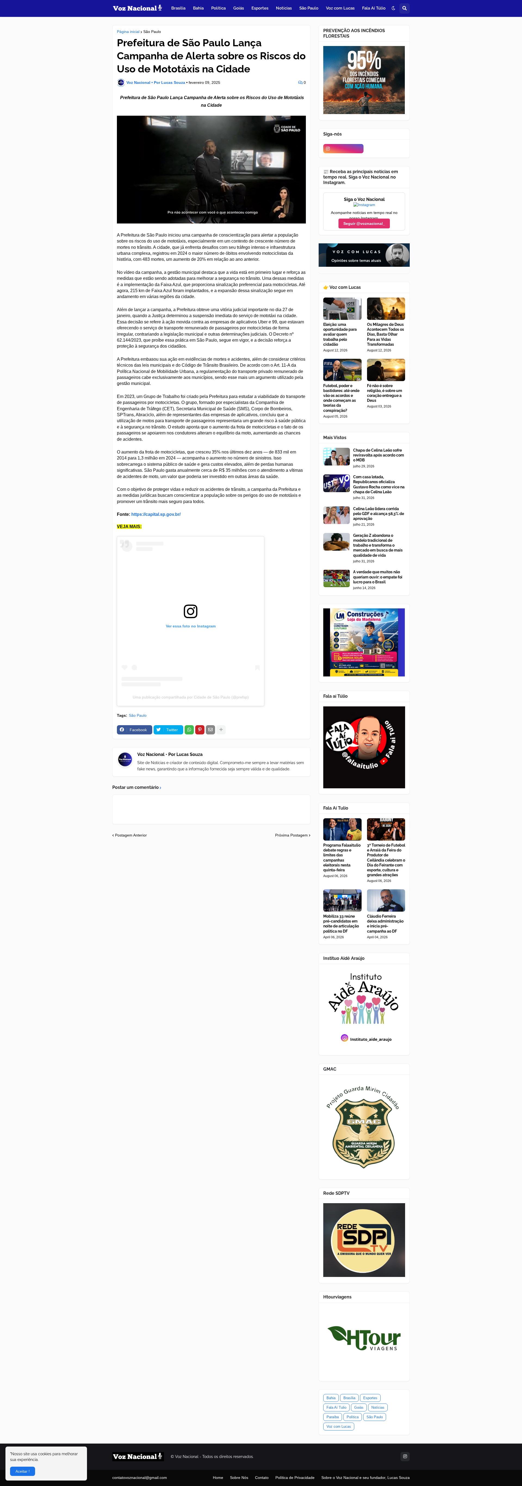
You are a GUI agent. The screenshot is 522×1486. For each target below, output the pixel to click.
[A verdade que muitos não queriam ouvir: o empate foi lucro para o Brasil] (336, 578)
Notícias (377, 1407)
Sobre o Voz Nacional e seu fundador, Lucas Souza (365, 1477)
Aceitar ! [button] (22, 1471)
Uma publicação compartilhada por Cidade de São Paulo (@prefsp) (191, 697)
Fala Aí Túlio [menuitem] (374, 8)
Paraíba (333, 1417)
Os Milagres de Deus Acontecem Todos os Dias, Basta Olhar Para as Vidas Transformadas (385, 334)
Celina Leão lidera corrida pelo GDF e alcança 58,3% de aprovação (378, 514)
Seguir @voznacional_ (364, 223)
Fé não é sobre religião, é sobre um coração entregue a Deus (384, 393)
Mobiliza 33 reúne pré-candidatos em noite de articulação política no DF (341, 923)
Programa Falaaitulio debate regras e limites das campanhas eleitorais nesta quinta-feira (342, 857)
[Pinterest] (199, 729)
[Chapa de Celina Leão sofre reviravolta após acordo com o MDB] (336, 456)
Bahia (331, 1398)
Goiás (358, 1407)
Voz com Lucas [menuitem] (340, 8)
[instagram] (343, 148)
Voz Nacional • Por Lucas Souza (170, 754)
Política (353, 1417)
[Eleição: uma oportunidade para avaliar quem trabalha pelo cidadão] (342, 309)
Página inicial (128, 31)
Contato (262, 1477)
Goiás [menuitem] (238, 8)
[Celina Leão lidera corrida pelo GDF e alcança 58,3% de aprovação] (336, 515)
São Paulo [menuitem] (308, 8)
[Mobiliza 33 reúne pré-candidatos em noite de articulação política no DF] (342, 900)
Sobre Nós (239, 1477)
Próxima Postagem (291, 835)
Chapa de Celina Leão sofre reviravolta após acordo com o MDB (378, 455)
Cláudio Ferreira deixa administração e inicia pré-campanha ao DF (385, 923)
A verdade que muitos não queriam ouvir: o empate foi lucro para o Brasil (377, 577)
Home (218, 1477)
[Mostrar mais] (221, 729)
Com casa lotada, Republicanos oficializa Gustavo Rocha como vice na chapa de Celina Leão (379, 484)
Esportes (370, 1398)
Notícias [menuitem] (284, 8)
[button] (393, 8)
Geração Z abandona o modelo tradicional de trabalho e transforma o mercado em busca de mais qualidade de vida (378, 545)
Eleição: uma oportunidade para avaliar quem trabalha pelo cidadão (340, 334)
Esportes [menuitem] (259, 8)
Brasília (349, 1398)
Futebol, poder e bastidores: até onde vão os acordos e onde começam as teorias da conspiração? (341, 398)
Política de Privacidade (295, 1477)
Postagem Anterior (131, 835)
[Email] (210, 729)
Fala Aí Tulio (336, 1407)
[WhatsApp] (189, 729)
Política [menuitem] (218, 8)
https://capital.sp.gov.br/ (156, 514)
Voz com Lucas (339, 1426)
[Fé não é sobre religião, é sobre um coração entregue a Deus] (386, 370)
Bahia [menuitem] (198, 8)
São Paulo (152, 31)
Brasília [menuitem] (178, 8)
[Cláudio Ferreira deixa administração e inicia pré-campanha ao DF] (386, 900)
